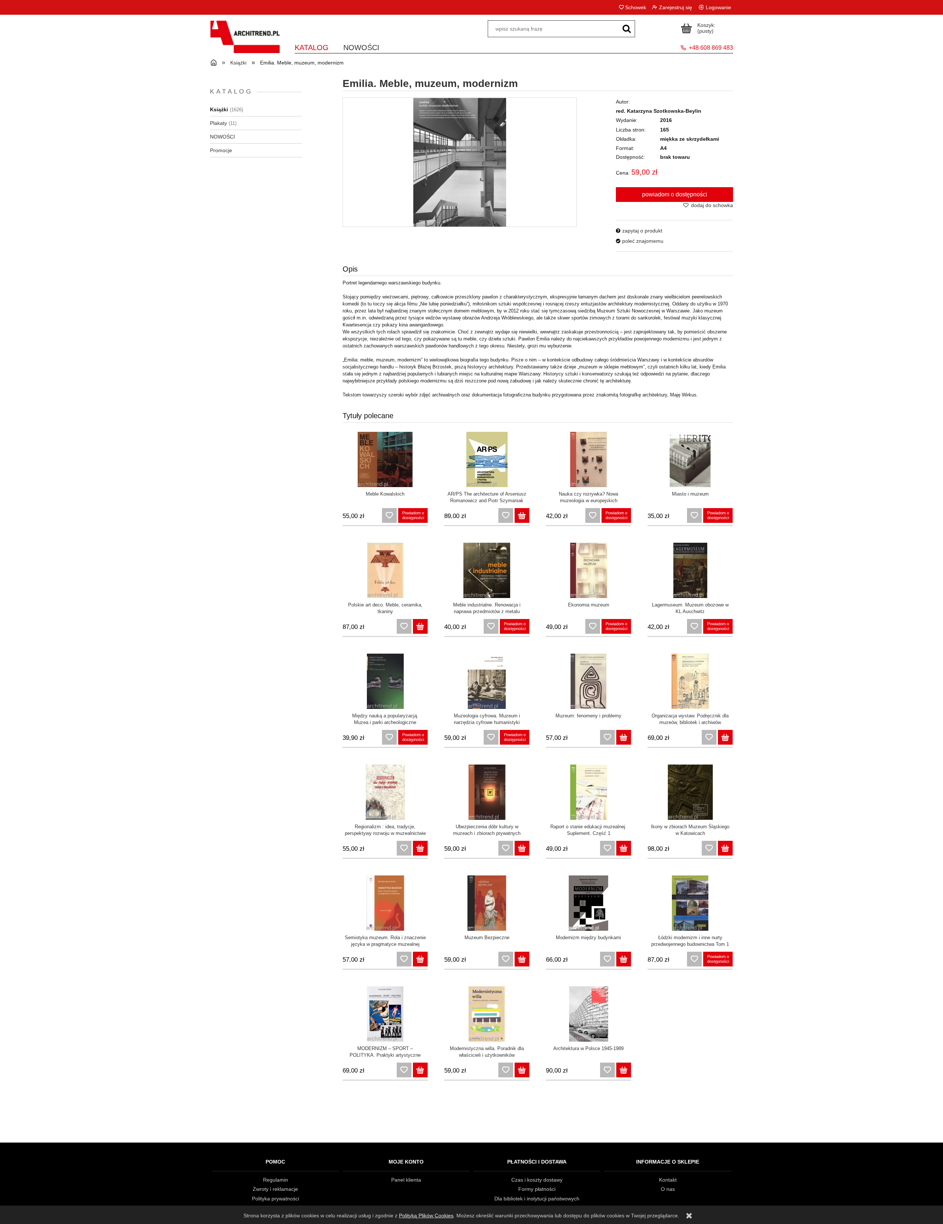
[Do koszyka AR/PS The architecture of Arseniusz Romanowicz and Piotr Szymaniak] (522, 515)
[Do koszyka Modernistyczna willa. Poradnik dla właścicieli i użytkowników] (522, 1070)
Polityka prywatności (275, 1199)
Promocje (221, 150)
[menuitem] (312, 46)
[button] (639, 231)
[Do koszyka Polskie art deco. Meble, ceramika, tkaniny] (420, 626)
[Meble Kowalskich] (385, 459)
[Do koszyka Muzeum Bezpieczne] (522, 959)
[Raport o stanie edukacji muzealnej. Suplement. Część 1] (588, 792)
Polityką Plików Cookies (426, 1215)
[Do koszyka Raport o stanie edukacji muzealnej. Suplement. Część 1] (623, 848)
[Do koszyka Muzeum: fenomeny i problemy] (623, 737)
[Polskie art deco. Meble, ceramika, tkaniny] (385, 570)
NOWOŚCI (222, 137)
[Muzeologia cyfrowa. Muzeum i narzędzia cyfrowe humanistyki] (486, 681)
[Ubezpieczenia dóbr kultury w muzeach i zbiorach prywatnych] (486, 792)
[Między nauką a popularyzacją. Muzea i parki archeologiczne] (385, 681)
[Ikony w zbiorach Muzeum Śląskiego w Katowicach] (690, 792)
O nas (668, 1189)
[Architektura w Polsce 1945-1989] (588, 1014)
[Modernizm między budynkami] (588, 903)
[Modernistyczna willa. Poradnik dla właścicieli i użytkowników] (486, 1014)
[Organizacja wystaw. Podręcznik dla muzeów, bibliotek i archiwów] (690, 681)
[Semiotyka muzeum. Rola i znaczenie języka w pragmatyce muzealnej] (385, 903)
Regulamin (275, 1180)
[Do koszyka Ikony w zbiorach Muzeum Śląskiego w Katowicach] (725, 848)
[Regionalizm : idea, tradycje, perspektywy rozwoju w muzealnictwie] (385, 792)
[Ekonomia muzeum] (588, 570)
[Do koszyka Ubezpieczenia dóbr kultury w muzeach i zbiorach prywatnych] (522, 848)
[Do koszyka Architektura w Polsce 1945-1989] (623, 1070)
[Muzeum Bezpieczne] (486, 903)
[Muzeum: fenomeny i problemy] (588, 681)
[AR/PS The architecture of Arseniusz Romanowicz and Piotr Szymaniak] (486, 459)
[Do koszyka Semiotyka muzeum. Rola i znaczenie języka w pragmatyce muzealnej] (420, 959)
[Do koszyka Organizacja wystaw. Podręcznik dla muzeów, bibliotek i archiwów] (725, 737)
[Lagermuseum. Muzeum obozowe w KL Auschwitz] (690, 570)
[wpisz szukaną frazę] (626, 29)
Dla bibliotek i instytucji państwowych (536, 1199)
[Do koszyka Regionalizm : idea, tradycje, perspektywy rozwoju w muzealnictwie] (420, 848)
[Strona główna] (245, 41)
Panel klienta (406, 1180)
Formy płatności (536, 1189)
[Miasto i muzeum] (690, 459)
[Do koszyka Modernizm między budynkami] (623, 959)
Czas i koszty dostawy (536, 1180)
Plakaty (218, 123)
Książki (219, 109)
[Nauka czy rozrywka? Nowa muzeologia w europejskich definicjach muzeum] (588, 459)
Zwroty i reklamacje (275, 1189)
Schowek (635, 7)
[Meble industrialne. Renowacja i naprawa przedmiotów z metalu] (486, 570)
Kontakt (668, 1180)
